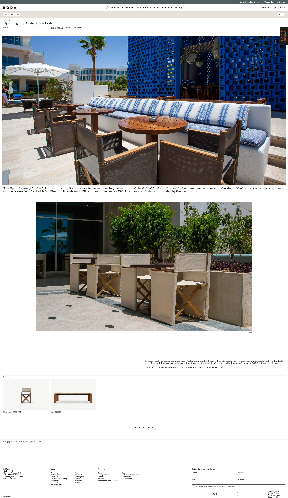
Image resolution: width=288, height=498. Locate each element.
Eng (281, 8)
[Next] (215, 110)
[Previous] (73, 110)
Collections (127, 7)
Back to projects (12, 14)
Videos (267, 2)
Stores (282, 2)
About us (54, 477)
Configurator (142, 7)
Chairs (100, 477)
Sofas (100, 473)
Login (274, 8)
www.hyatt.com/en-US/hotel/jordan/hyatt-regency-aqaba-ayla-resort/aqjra (184, 367)
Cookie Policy (273, 493)
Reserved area (56, 484)
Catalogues (258, 2)
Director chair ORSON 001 (12, 412)
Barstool (101, 479)
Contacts (264, 8)
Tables (124, 473)
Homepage (7, 442)
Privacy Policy (231, 486)
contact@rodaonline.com (13, 477)
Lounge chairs (103, 475)
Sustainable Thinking (172, 7)
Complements (127, 479)
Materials (249, 2)
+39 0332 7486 (13, 475)
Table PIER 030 (56, 412)
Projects (274, 2)
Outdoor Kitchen (129, 477)
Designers (55, 481)
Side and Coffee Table (131, 475)
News (242, 2)
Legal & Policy (273, 491)
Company (154, 7)
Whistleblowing (274, 495)
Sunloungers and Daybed (108, 481)
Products (115, 7)
